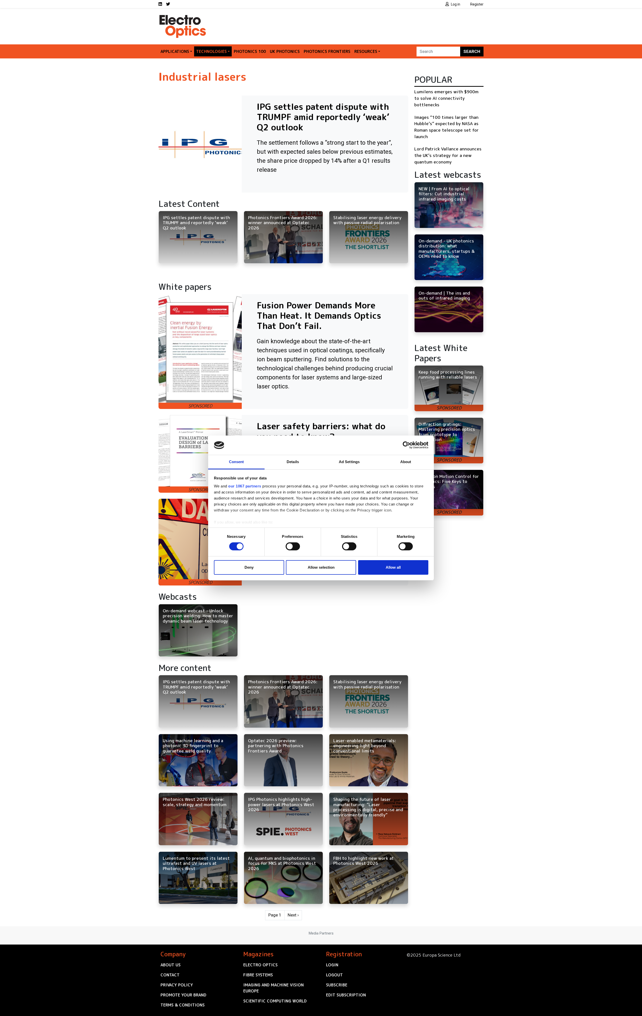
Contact (170, 975)
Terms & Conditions (182, 1005)
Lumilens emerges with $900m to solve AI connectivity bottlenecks (446, 98)
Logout (334, 975)
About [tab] (405, 462)
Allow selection (321, 567)
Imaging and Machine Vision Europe (273, 988)
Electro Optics (260, 965)
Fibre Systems (258, 975)
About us (170, 965)
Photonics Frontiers (327, 51)
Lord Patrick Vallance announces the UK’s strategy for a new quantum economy (448, 155)
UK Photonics (285, 51)
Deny (249, 567)
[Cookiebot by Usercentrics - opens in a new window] (406, 445)
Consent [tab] (236, 462)
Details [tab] (293, 462)
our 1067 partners (244, 486)
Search (471, 51)
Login (332, 965)
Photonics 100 (250, 51)
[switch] (293, 546)
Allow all (393, 567)
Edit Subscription (346, 995)
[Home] (183, 17)
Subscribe (336, 985)
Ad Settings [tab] (349, 462)
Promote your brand (183, 995)
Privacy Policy (176, 985)
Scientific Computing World (275, 1001)
